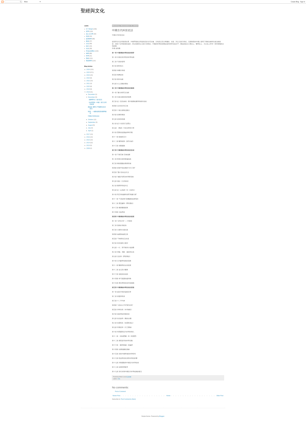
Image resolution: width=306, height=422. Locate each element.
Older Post (219, 395)
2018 (88, 92)
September (92, 122)
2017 (88, 134)
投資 (87, 36)
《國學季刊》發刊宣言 (95, 99)
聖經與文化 (93, 10)
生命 (87, 48)
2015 (88, 140)
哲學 (87, 31)
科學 (87, 56)
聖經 (87, 58)
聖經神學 (89, 61)
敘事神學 (89, 39)
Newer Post (116, 395)
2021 (88, 83)
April (89, 131)
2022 (88, 81)
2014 (88, 143)
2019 (88, 89)
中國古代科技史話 (93, 116)
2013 (88, 145)
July (89, 128)
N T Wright (89, 29)
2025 (88, 72)
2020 (88, 86)
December (91, 94)
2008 (88, 148)
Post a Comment (120, 391)
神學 (87, 53)
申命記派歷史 (90, 51)
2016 (88, 137)
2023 (88, 78)
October (91, 119)
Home (168, 395)
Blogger (161, 416)
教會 (87, 41)
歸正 (87, 46)
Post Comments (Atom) (128, 399)
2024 (88, 75)
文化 (118, 378)
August (90, 125)
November (91, 97)
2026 (88, 69)
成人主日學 (89, 34)
